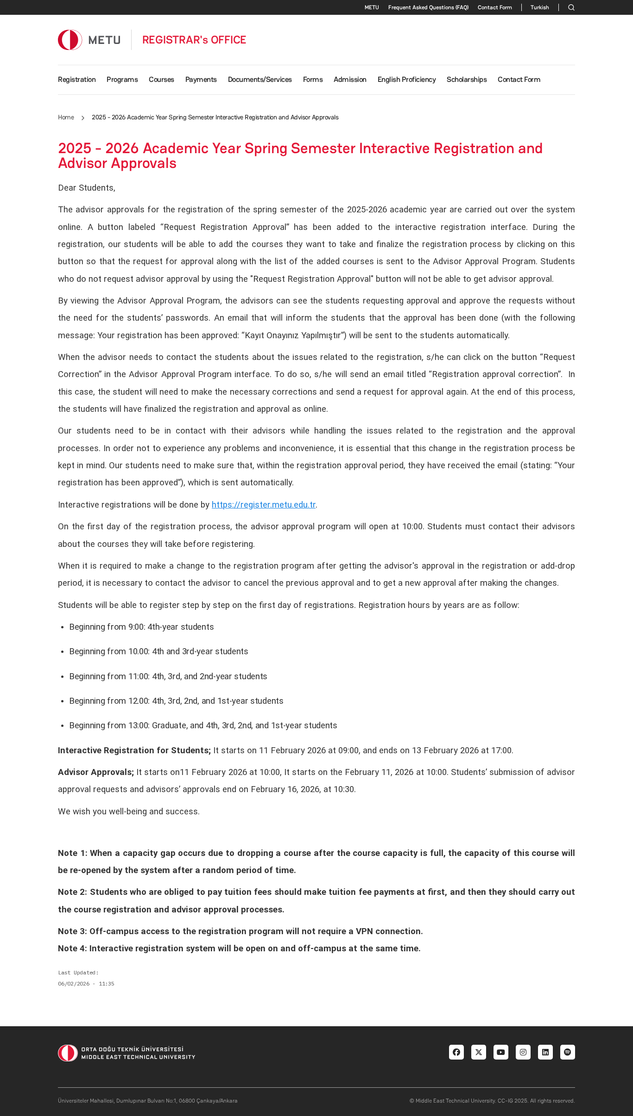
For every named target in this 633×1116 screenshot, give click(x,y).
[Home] (89, 39)
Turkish (540, 7)
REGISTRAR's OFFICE (194, 39)
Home (66, 117)
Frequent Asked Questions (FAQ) (428, 7)
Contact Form (495, 7)
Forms (313, 79)
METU (372, 7)
